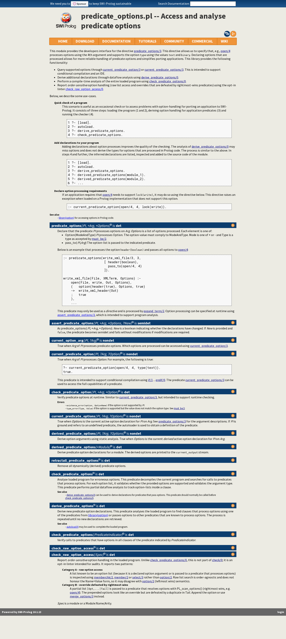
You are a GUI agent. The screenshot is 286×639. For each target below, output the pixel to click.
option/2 (166, 577)
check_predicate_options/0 (167, 81)
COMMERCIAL (202, 41)
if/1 (150, 380)
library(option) (66, 217)
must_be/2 (99, 239)
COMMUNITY (174, 41)
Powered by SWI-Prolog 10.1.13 (21, 612)
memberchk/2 (103, 577)
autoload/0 (72, 526)
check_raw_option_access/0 (84, 89)
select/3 (137, 577)
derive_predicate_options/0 (159, 77)
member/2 (121, 577)
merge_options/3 (81, 596)
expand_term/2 (154, 311)
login (280, 612)
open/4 (225, 51)
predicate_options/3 (147, 51)
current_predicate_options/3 (164, 69)
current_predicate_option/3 (121, 69)
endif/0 (160, 380)
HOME (63, 41)
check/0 (217, 560)
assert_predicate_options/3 (76, 315)
